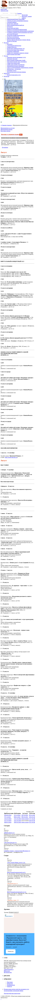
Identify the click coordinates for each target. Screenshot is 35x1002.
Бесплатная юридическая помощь (16, 72)
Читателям (25, 15)
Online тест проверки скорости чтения (17, 53)
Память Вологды (11, 47)
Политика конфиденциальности (16, 35)
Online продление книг (13, 63)
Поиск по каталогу (13, 13)
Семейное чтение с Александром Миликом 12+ (17, 851)
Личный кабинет (12, 22)
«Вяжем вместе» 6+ (9, 832)
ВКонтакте (7, 971)
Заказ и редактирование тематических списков (20, 67)
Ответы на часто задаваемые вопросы (17, 20)
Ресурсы (6, 42)
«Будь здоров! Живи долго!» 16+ (16, 862)
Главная (19, 13)
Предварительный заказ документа (17, 61)
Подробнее (5, 147)
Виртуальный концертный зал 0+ (16, 872)
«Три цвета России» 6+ (10, 842)
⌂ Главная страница (6, 125)
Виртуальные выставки (13, 54)
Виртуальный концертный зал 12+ (16, 892)
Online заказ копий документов (15, 64)
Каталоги (9, 44)
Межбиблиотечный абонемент (15, 66)
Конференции (11, 985)
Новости (9, 986)
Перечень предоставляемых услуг (16, 57)
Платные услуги (11, 70)
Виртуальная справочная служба (16, 60)
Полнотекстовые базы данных (15, 50)
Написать (11, 951)
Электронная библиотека (14, 45)
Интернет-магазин (12, 58)
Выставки (10, 982)
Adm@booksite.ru (8, 969)
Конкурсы (7, 73)
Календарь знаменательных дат (16, 48)
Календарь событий (12, 23)
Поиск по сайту (5, 13)
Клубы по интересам (13, 37)
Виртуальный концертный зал (15, 25)
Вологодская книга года (14, 75)
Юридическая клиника (13, 38)
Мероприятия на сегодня (7, 128)
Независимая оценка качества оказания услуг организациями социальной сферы (16, 990)
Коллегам (6, 76)
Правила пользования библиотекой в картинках (20, 31)
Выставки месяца (5, 131)
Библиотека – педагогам (14, 69)
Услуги (6, 56)
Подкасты (10, 26)
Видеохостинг (8, 972)
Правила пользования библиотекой (17, 29)
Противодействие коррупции (12, 993)
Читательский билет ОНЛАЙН (15, 19)
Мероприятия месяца (6, 129)
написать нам (4, 10)
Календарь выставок (13, 28)
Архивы (6, 912)
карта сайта (4, 9)
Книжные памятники (13, 51)
